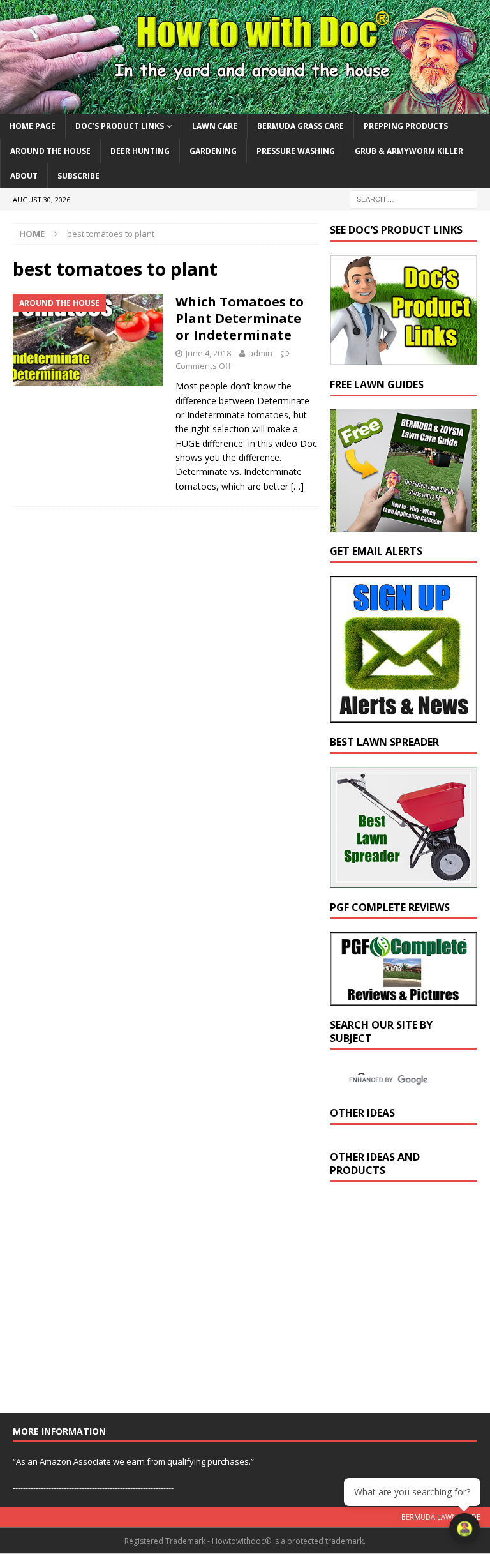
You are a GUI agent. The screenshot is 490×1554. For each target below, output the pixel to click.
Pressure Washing (295, 151)
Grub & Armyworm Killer (409, 151)
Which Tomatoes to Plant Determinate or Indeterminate (239, 318)
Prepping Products (406, 126)
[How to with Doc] (245, 106)
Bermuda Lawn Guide (440, 1516)
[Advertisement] (409, 1303)
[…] (297, 486)
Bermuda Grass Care (300, 126)
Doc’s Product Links (119, 126)
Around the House (50, 151)
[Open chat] (464, 1528)
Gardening (213, 151)
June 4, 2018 (208, 353)
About (24, 175)
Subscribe (78, 175)
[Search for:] (413, 199)
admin (260, 353)
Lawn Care (214, 126)
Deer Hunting (140, 151)
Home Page (33, 126)
